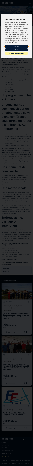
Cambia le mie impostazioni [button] (17, 53)
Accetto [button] (16, 46)
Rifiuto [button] (16, 50)
